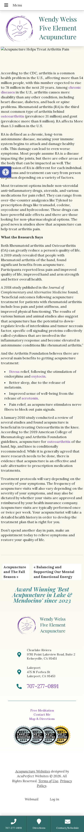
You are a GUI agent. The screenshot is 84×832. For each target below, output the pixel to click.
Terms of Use (48, 781)
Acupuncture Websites (32, 771)
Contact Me (42, 714)
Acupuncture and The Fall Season (14, 572)
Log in (54, 799)
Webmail (32, 799)
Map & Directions (42, 719)
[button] (5, 172)
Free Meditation (42, 710)
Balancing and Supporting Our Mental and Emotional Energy (54, 572)
